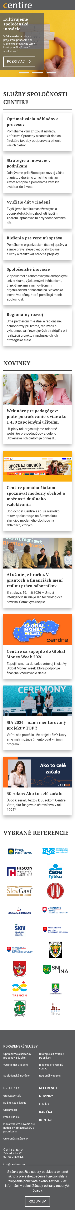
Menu (71, 5)
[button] (24, 72)
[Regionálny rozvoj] (37, 327)
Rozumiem (37, 1201)
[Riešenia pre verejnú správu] (37, 246)
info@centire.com (14, 1164)
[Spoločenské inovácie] (37, 284)
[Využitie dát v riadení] (37, 212)
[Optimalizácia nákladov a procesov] (37, 132)
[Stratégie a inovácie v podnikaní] (37, 173)
